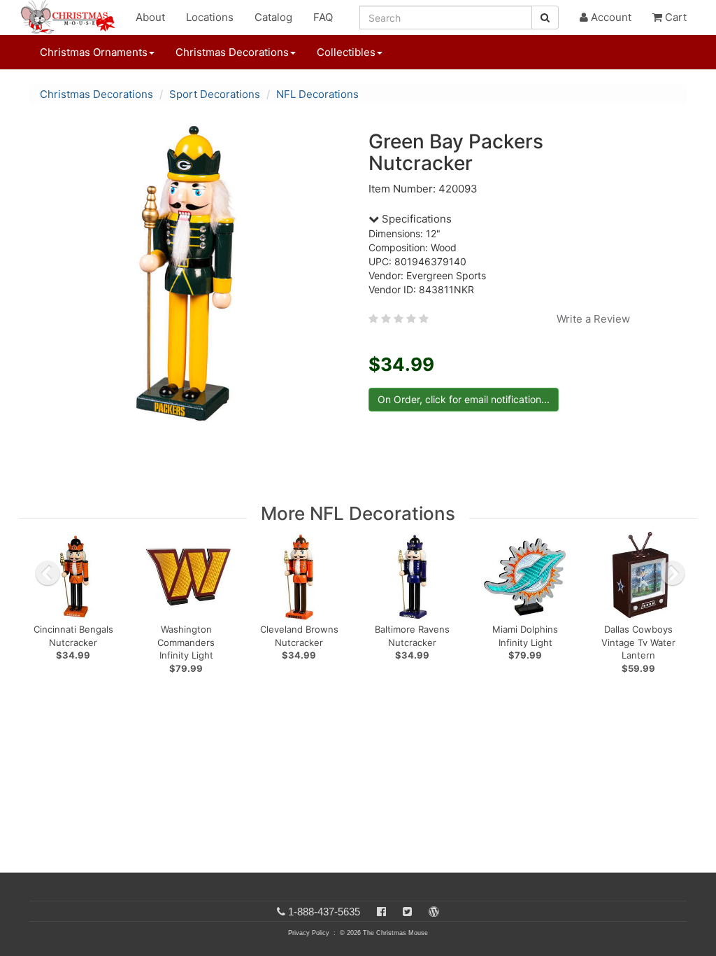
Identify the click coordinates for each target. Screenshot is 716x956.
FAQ (323, 17)
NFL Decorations (317, 94)
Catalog (273, 17)
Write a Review (593, 318)
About (150, 17)
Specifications (415, 218)
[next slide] (673, 573)
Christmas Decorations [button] (232, 52)
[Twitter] (407, 912)
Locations (210, 17)
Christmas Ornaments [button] (94, 52)
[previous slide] (48, 573)
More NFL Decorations (358, 513)
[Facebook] (381, 912)
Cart (674, 17)
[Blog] (434, 912)
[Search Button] (545, 17)
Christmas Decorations (96, 94)
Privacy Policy (308, 932)
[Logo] (72, 17)
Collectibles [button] (346, 52)
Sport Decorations (214, 94)
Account (609, 17)
